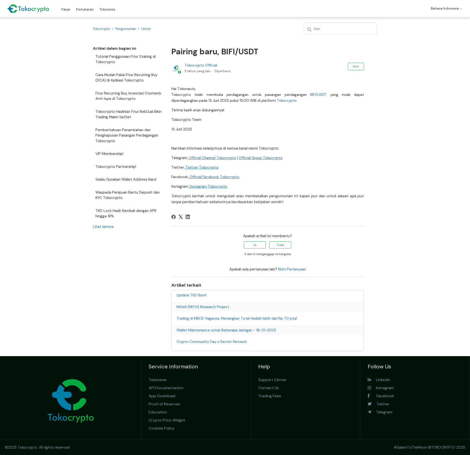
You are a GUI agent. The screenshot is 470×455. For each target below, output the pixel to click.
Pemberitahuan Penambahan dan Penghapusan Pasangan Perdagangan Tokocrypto (126, 135)
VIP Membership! (109, 153)
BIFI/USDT (318, 94)
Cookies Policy (162, 428)
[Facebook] (173, 217)
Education (158, 412)
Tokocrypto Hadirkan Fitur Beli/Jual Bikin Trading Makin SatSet (128, 114)
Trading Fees (269, 395)
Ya (255, 245)
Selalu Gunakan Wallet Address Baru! (125, 179)
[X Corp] (180, 217)
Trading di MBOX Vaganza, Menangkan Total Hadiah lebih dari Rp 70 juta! (236, 318)
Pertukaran (85, 9)
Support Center (272, 379)
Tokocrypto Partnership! (115, 166)
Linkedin (380, 379)
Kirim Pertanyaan (292, 269)
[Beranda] (28, 8)
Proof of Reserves (164, 404)
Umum (146, 29)
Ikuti (356, 66)
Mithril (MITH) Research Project (202, 306)
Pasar (65, 9)
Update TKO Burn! (191, 295)
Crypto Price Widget (167, 420)
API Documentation (166, 387)
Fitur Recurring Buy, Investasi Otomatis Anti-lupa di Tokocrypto (128, 96)
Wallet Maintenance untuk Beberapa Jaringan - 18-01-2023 (226, 330)
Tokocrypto (101, 29)
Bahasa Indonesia (445, 8)
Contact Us (268, 387)
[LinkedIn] (188, 217)
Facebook (382, 395)
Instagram (382, 387)
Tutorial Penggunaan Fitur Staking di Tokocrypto (125, 59)
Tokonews (107, 9)
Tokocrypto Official (201, 65)
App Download (162, 395)
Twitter (380, 404)
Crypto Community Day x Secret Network (211, 341)
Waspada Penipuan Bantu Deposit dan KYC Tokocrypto (127, 195)
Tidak (280, 245)
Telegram (381, 412)
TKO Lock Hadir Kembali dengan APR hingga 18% (125, 213)
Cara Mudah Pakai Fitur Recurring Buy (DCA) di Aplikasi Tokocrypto (126, 77)
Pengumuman (125, 29)
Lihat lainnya (103, 226)
